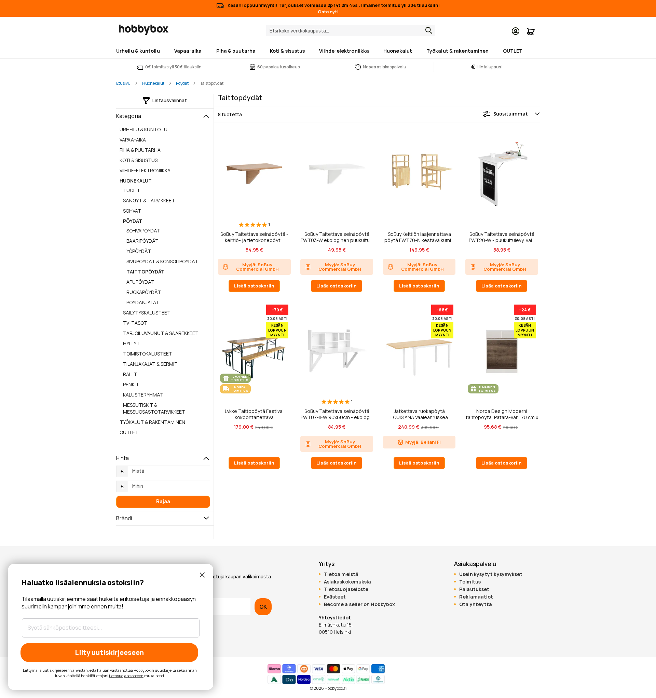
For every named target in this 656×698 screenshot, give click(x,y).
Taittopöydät (145, 271)
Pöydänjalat (142, 302)
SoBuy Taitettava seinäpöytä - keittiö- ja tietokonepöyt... (254, 237)
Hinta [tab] (122, 458)
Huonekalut (153, 83)
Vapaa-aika (133, 139)
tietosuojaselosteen (126, 675)
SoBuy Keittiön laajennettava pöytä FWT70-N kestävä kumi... (419, 237)
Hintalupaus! (487, 67)
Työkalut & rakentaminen (152, 422)
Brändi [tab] (124, 518)
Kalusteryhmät (143, 394)
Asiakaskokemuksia (347, 581)
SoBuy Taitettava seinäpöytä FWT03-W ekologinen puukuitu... (337, 237)
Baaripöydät (142, 241)
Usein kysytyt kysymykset (490, 574)
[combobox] (350, 30)
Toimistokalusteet (147, 353)
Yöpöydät (138, 251)
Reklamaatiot (476, 596)
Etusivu (123, 83)
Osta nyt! (328, 12)
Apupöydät (140, 282)
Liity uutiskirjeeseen (109, 652)
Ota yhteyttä (475, 604)
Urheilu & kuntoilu (143, 129)
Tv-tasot (135, 323)
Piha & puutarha (140, 150)
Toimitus (470, 581)
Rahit (130, 374)
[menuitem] (139, 50)
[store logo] (143, 30)
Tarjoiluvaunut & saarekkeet (161, 333)
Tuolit (131, 190)
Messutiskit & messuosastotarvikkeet (154, 408)
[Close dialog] (202, 574)
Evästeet (335, 596)
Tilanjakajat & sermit (150, 364)
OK (263, 606)
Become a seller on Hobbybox (359, 604)
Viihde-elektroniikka (145, 170)
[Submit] (427, 30)
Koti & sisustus (139, 160)
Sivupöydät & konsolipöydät (162, 261)
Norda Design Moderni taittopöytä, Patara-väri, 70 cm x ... (502, 414)
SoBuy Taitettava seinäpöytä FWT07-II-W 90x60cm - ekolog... (337, 414)
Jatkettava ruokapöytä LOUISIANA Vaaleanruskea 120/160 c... (419, 414)
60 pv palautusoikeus (278, 67)
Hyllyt (131, 343)
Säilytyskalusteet (146, 312)
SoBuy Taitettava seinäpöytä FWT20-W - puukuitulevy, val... (502, 237)
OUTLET (129, 432)
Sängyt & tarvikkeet (149, 200)
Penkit (131, 384)
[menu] (328, 51)
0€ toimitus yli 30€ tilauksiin (173, 67)
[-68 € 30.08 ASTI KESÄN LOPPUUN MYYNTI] (419, 395)
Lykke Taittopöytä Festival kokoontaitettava (254, 414)
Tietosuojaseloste (346, 589)
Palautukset (474, 589)
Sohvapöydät (143, 230)
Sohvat (132, 210)
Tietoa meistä (341, 574)
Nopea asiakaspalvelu (384, 67)
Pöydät (182, 83)
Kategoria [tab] (128, 116)
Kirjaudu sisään (515, 31)
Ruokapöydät (143, 292)
